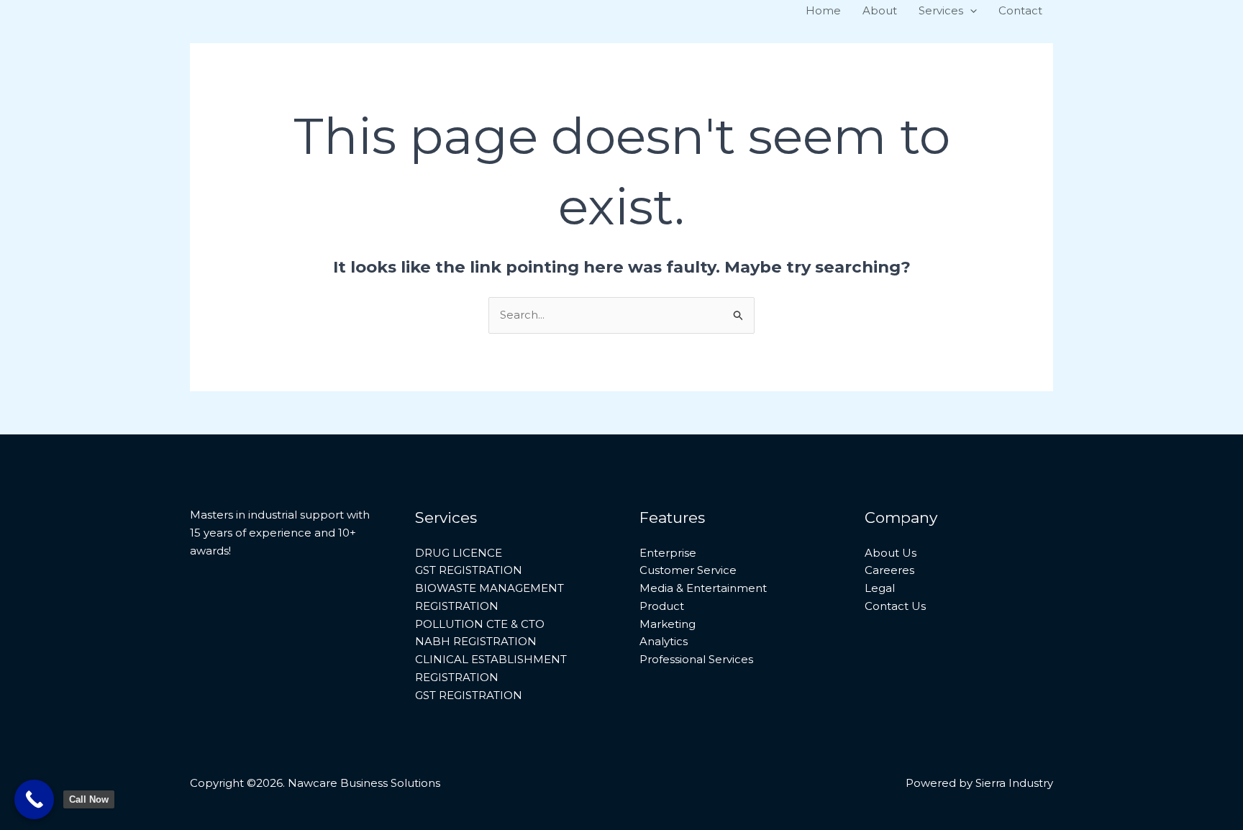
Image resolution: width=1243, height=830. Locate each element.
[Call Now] (34, 799)
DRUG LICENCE (458, 553)
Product (661, 606)
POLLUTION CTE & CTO (480, 624)
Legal (880, 588)
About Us (890, 553)
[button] (970, 11)
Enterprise (667, 553)
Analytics (663, 641)
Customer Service (688, 570)
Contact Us (895, 606)
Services (941, 10)
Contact (1020, 10)
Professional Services (696, 659)
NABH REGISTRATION (476, 641)
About (879, 10)
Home (823, 10)
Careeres (889, 570)
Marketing (667, 624)
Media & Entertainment (703, 588)
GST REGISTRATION (468, 570)
